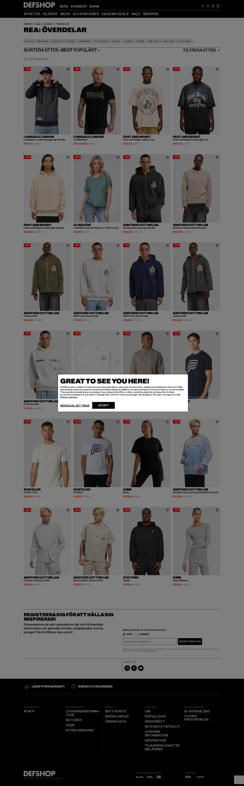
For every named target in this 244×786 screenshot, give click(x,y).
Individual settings (74, 405)
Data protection (68, 397)
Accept (103, 405)
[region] (123, 393)
